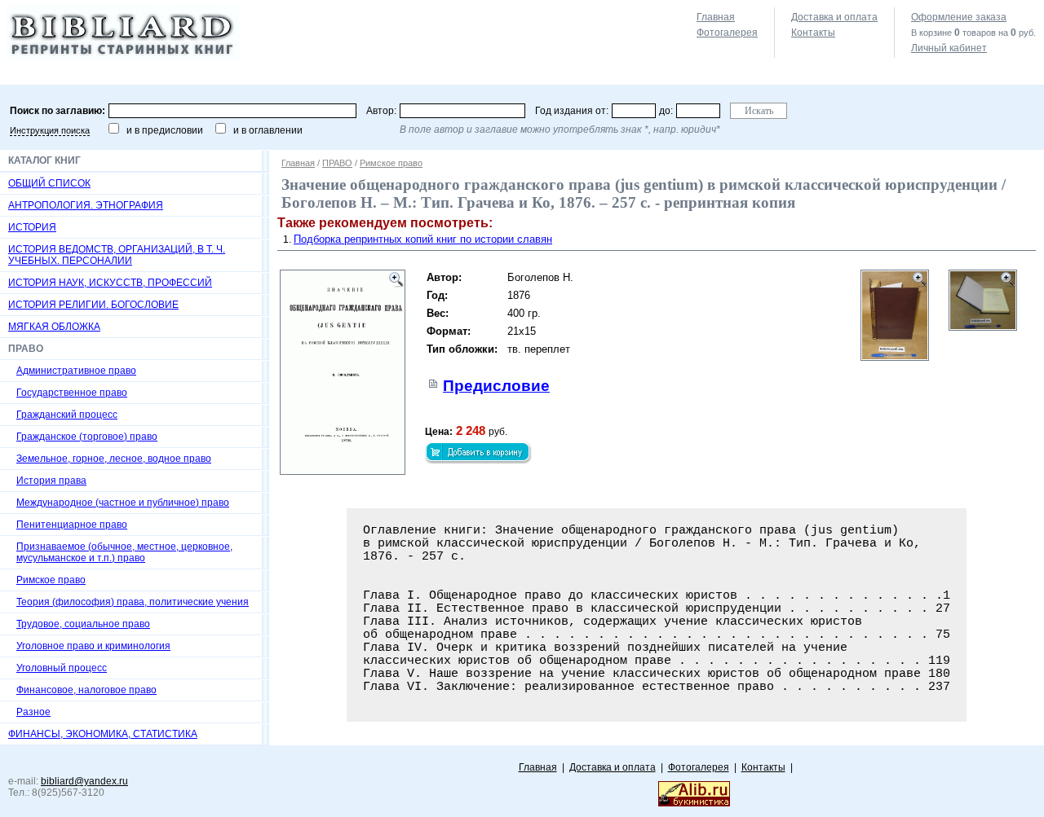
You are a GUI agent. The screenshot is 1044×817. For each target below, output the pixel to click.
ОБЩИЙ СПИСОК (49, 183)
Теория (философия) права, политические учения (132, 602)
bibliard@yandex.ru (84, 781)
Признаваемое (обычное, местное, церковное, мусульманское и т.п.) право (124, 552)
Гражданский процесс (66, 414)
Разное (33, 712)
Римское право (51, 580)
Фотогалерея (727, 32)
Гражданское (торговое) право (86, 436)
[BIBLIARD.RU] (124, 58)
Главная (716, 17)
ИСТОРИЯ (32, 227)
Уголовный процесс (61, 668)
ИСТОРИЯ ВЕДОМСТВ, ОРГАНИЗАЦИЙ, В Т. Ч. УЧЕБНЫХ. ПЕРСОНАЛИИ (116, 255)
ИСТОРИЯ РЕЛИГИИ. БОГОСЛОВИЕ (93, 304)
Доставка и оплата (834, 17)
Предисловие (496, 385)
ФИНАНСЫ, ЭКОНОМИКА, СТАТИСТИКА (102, 734)
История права (51, 480)
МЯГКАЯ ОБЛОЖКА (54, 326)
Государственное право (71, 392)
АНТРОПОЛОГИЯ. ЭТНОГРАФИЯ (85, 205)
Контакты (813, 32)
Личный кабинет (949, 48)
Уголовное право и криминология (93, 646)
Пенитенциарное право (71, 524)
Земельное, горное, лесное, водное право (113, 458)
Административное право (76, 370)
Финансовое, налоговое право (86, 690)
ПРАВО (337, 163)
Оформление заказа (958, 17)
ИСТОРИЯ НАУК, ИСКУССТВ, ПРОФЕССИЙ (110, 282)
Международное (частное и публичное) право (122, 502)
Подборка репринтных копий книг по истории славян (423, 239)
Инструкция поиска (50, 130)
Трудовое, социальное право (83, 624)
